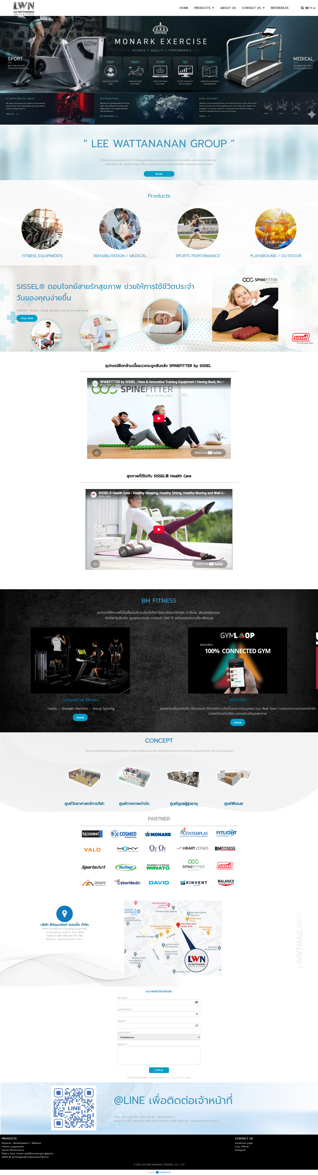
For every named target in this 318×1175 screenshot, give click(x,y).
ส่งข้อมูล (159, 1070)
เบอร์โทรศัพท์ (125, 1009)
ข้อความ (123, 1044)
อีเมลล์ (122, 1021)
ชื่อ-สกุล (123, 998)
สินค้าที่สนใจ (124, 1032)
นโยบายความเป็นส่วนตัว (175, 1077)
